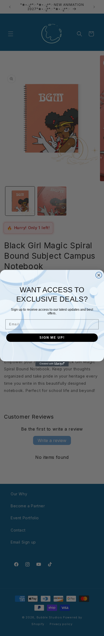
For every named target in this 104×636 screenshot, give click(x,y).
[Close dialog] (99, 275)
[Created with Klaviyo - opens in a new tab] (52, 363)
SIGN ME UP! (52, 337)
